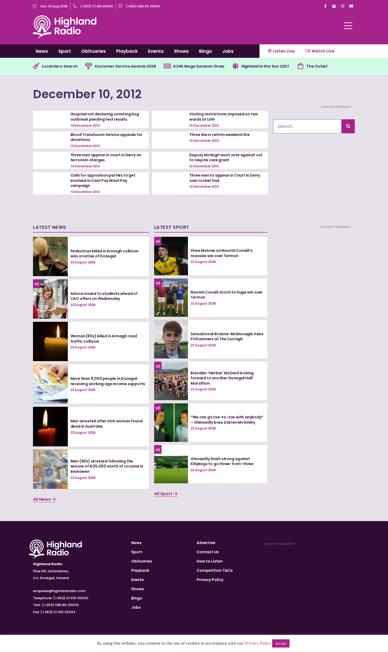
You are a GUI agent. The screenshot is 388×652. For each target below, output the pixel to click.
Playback (127, 51)
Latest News (49, 227)
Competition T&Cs (215, 570)
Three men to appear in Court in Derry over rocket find (224, 178)
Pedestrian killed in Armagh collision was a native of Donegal (104, 253)
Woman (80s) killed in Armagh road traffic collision (103, 338)
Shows (181, 51)
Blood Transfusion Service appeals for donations (106, 137)
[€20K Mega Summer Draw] (167, 66)
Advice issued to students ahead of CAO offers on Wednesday (104, 296)
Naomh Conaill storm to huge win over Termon (227, 295)
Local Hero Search (60, 66)
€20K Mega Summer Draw (198, 66)
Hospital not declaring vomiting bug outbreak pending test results (104, 116)
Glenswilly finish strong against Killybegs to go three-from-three (222, 461)
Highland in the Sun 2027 (265, 66)
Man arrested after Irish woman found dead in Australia (106, 423)
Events (156, 51)
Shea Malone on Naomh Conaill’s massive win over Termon (221, 253)
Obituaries (93, 51)
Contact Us (208, 552)
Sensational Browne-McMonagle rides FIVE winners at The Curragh (227, 336)
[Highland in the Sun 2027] (235, 66)
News (42, 51)
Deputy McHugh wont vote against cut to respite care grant (225, 157)
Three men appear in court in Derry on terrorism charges (105, 157)
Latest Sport (171, 227)
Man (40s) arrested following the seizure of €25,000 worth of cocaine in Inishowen (106, 466)
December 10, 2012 (87, 94)
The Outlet (317, 66)
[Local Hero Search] (36, 66)
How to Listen (210, 561)
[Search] (348, 126)
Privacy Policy (210, 579)
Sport (64, 51)
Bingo (205, 51)
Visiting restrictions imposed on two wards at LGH (223, 116)
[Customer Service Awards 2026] (89, 66)
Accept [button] (280, 643)
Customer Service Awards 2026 (125, 66)
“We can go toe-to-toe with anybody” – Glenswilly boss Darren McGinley (227, 419)
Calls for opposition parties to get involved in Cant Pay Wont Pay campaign (102, 180)
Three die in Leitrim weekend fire (219, 134)
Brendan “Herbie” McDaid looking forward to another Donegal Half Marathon (222, 378)
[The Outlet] (300, 66)
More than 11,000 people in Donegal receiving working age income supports (107, 381)
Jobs (228, 51)
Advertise (206, 542)
